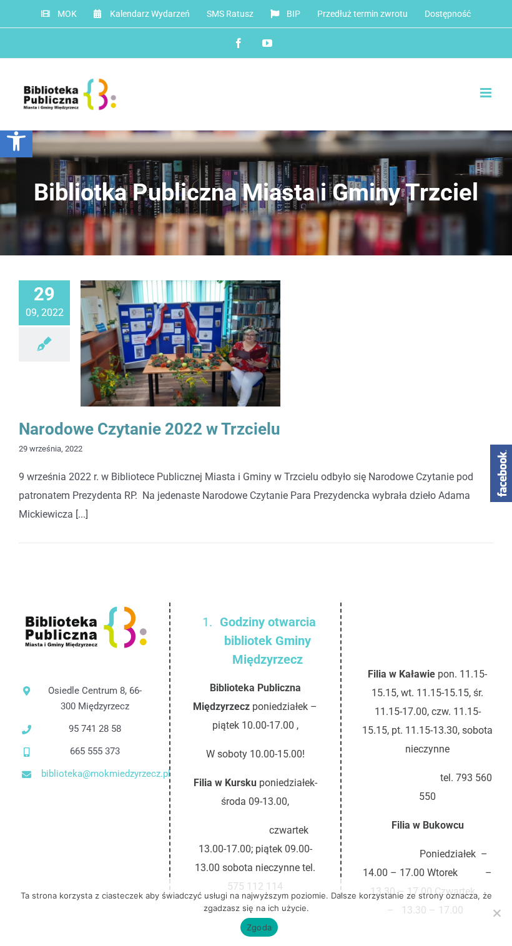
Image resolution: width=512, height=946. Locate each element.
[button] (16, 141)
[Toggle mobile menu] (486, 92)
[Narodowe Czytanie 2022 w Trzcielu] (180, 343)
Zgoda (259, 927)
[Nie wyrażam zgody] (496, 913)
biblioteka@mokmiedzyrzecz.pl (95, 773)
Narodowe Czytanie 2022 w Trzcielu (160, 343)
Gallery (201, 343)
